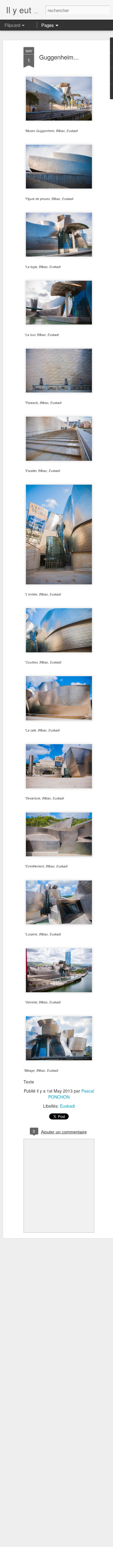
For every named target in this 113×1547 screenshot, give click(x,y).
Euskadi (67, 1106)
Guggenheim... (59, 57)
